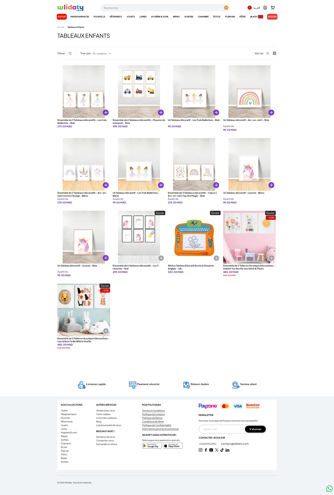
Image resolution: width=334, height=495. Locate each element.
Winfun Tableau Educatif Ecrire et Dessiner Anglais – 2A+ (191, 267)
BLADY (253, 16)
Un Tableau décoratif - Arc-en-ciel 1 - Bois (246, 120)
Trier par (85, 53)
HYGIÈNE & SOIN (159, 16)
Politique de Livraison (153, 414)
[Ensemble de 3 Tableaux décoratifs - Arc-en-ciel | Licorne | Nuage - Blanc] (83, 164)
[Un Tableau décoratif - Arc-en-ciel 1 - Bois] (249, 91)
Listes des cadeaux (106, 417)
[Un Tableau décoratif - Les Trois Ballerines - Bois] (194, 91)
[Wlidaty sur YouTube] (211, 450)
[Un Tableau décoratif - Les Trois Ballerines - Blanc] (139, 164)
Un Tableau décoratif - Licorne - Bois (77, 265)
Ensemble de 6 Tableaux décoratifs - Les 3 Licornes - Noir (135, 267)
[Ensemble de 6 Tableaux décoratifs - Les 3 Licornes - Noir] (139, 237)
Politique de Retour (152, 417)
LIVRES (143, 16)
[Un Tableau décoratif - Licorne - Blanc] (249, 164)
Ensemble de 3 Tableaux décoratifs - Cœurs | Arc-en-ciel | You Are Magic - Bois (192, 194)
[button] (273, 7)
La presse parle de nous (108, 425)
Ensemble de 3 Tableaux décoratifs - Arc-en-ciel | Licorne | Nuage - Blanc (82, 194)
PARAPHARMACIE (79, 16)
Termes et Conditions (153, 410)
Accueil (60, 27)
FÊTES (242, 16)
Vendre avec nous (105, 410)
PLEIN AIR (230, 16)
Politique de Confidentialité (156, 425)
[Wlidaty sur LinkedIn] (227, 450)
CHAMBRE (203, 16)
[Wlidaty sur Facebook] (206, 450)
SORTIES (188, 16)
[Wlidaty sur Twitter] (216, 450)
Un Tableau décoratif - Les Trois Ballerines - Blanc (136, 194)
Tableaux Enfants (75, 27)
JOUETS (131, 16)
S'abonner (255, 429)
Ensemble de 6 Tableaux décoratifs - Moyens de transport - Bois (139, 121)
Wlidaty (68, 482)
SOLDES (272, 16)
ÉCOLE (216, 16)
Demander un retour (106, 444)
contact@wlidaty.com (235, 443)
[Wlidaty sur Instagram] (200, 450)
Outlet (62, 16)
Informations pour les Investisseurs (160, 428)
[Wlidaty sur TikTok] (222, 450)
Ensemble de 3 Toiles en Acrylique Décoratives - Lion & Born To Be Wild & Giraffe (83, 340)
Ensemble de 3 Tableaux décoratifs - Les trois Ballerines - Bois (82, 121)
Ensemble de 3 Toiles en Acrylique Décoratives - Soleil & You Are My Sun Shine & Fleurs (249, 267)
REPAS (176, 16)
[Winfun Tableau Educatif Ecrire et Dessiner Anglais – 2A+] (194, 237)
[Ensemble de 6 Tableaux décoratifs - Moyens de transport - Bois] (139, 91)
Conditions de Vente (153, 421)
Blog (98, 421)
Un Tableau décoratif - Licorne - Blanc (243, 192)
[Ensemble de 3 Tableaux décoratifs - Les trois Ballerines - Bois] (83, 91)
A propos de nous (105, 436)
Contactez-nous (105, 440)
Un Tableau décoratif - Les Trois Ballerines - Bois (194, 120)
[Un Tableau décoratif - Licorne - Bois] (83, 237)
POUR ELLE (99, 16)
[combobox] (165, 7)
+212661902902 (208, 443)
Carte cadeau (103, 414)
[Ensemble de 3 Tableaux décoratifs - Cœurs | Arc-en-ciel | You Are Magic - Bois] (194, 164)
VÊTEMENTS (116, 16)
